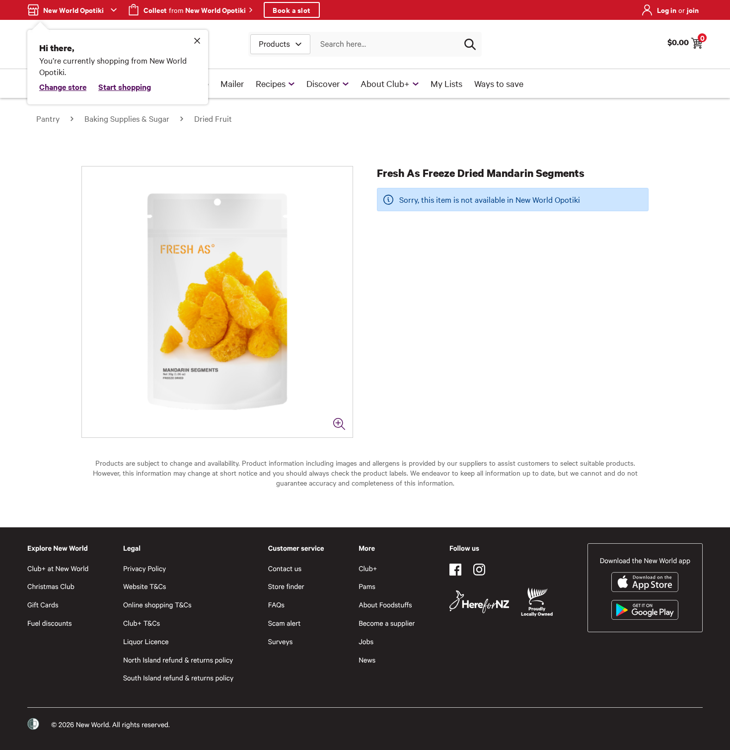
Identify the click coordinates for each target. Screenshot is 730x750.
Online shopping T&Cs (157, 604)
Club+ (368, 568)
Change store (62, 86)
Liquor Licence (146, 641)
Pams (367, 586)
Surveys (280, 641)
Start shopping (124, 86)
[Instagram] (479, 570)
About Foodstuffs (385, 604)
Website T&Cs (144, 586)
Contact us (284, 568)
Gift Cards (43, 604)
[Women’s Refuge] (33, 724)
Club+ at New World (57, 568)
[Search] (470, 44)
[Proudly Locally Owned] (537, 602)
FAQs (276, 604)
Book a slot (292, 9)
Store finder (286, 586)
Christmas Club (50, 586)
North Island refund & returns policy (178, 660)
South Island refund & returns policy (178, 677)
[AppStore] (644, 582)
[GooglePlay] (644, 610)
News (367, 660)
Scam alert (284, 623)
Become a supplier (387, 623)
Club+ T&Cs (141, 623)
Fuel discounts (49, 623)
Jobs (366, 641)
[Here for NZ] (479, 601)
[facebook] (455, 570)
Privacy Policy (144, 568)
